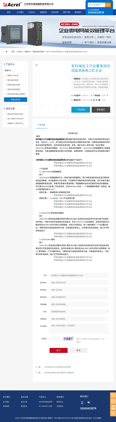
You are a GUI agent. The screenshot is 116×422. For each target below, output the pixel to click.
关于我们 (20, 12)
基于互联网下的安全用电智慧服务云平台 (16, 119)
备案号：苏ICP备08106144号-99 (59, 418)
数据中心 (28, 52)
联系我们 (78, 12)
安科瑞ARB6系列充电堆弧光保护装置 (57, 367)
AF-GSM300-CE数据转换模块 (46, 406)
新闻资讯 (43, 12)
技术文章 (55, 12)
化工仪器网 (97, 418)
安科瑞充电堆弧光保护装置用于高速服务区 (59, 373)
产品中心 (31, 12)
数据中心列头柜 (12, 75)
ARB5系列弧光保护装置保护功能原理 (46, 402)
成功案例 (6, 406)
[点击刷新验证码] (68, 339)
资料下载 (66, 12)
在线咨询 (60, 406)
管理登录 (82, 418)
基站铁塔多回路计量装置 (16, 94)
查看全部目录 (15, 100)
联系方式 (60, 402)
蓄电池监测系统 (38, 52)
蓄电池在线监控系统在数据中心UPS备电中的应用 (16, 114)
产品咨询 (81, 110)
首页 (8, 12)
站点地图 (75, 418)
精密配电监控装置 (13, 85)
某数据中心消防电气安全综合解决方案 (16, 123)
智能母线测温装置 (13, 89)
